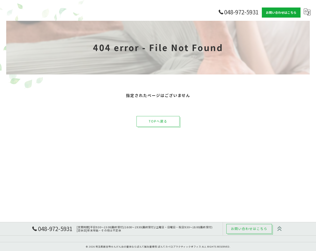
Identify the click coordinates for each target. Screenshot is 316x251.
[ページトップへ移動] (279, 228)
